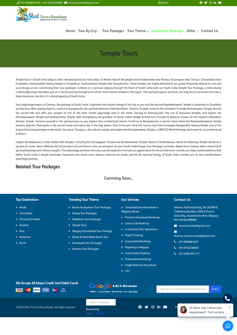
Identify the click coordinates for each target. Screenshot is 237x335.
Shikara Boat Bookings (137, 259)
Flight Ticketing (133, 235)
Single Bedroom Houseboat (140, 265)
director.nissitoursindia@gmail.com (194, 236)
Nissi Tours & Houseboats (39, 307)
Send (215, 289)
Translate (98, 313)
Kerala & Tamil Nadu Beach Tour (90, 237)
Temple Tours (79, 225)
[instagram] (153, 307)
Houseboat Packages (167, 31)
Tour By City (87, 31)
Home (70, 31)
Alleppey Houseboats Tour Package (92, 231)
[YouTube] (165, 307)
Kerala (22, 207)
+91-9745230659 (52, 2)
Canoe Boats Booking (137, 253)
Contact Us (209, 31)
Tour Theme (136, 31)
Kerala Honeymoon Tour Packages (91, 207)
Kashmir (24, 225)
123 (126, 271)
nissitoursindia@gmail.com (83, 2)
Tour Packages (113, 31)
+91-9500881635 (29, 2)
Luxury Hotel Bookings (137, 241)
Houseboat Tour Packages (87, 243)
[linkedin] (159, 307)
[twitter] (146, 307)
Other (191, 31)
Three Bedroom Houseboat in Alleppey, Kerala (139, 209)
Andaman (25, 237)
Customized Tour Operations (140, 229)
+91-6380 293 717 (188, 253)
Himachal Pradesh (29, 219)
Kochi (22, 243)
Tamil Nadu (25, 213)
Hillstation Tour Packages (86, 219)
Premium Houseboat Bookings (142, 217)
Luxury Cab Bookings (136, 223)
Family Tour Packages (84, 213)
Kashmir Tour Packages (85, 249)
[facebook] (140, 307)
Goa (21, 231)
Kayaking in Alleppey (136, 247)
